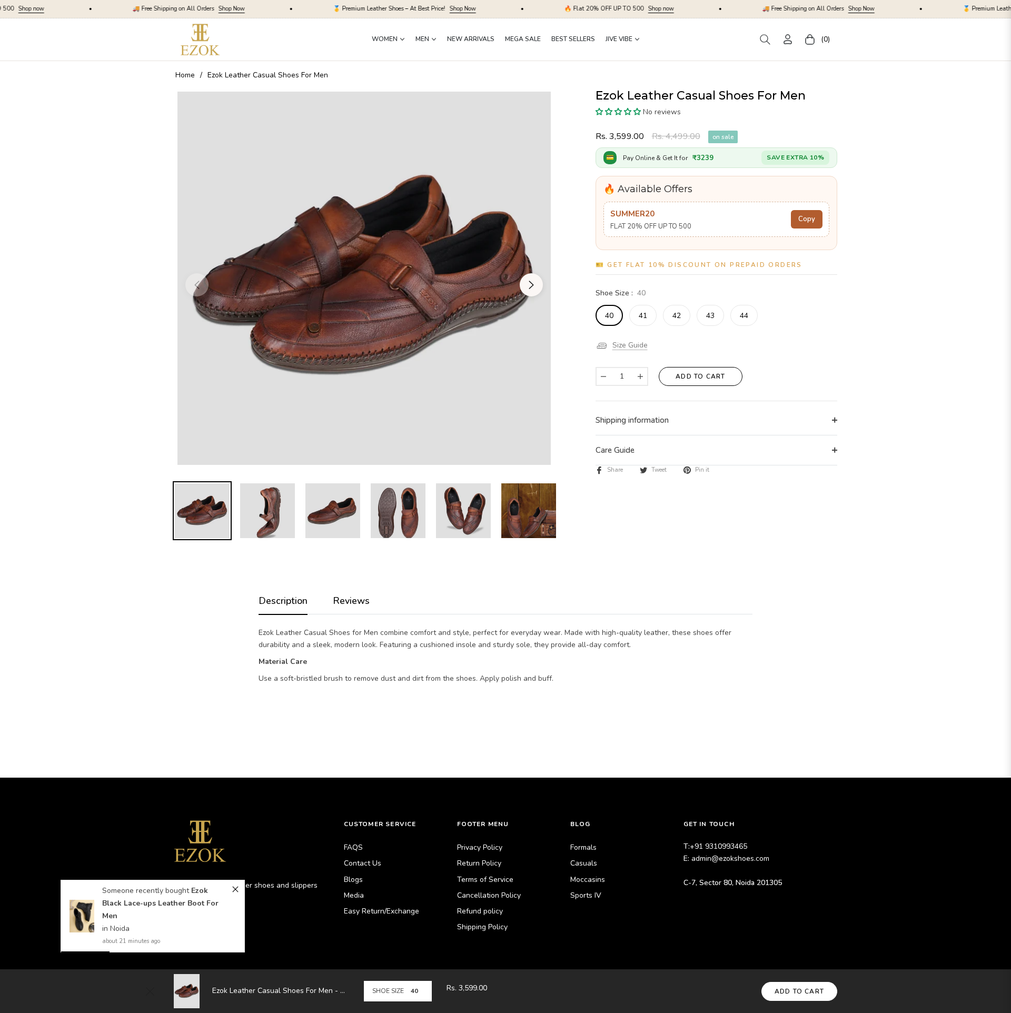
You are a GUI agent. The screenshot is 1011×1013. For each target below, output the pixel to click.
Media (354, 895)
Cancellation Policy (489, 895)
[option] (364, 278)
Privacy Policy (479, 847)
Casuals (583, 863)
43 (710, 316)
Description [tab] (283, 601)
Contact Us (362, 863)
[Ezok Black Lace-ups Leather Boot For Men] (82, 916)
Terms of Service (485, 880)
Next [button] (531, 284)
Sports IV (585, 895)
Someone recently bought (147, 891)
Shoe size (388, 991)
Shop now (600, 9)
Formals (583, 847)
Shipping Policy (482, 927)
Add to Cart (799, 991)
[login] (788, 39)
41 (643, 316)
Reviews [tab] (351, 601)
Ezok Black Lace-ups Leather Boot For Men (161, 903)
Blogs (353, 880)
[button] (765, 39)
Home (185, 75)
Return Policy (479, 863)
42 (676, 316)
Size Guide (630, 345)
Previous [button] (197, 284)
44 (744, 316)
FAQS (353, 847)
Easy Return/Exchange (381, 911)
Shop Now (170, 9)
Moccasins (587, 880)
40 (609, 316)
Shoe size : (621, 293)
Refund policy (480, 911)
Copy (806, 219)
